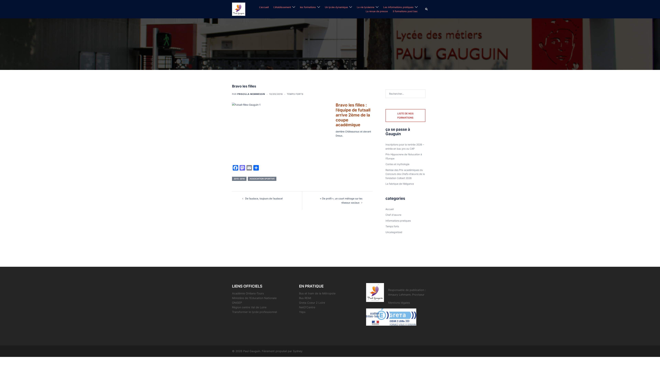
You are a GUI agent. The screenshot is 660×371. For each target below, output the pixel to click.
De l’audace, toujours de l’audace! (264, 198)
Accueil (390, 209)
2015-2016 (239, 178)
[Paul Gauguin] (238, 8)
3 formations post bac (405, 11)
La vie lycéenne (365, 7)
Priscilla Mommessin (251, 94)
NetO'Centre (307, 307)
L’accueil (264, 7)
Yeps (302, 312)
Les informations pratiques (398, 7)
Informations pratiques (398, 220)
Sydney (297, 351)
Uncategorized (394, 232)
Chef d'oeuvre (393, 214)
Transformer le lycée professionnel (254, 312)
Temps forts (295, 94)
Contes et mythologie (397, 164)
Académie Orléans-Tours (248, 293)
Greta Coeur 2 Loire (312, 302)
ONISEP (237, 302)
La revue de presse (377, 11)
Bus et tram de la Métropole (317, 293)
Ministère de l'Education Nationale (254, 298)
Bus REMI (305, 298)
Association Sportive (262, 178)
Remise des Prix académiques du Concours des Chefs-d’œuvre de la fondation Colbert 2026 (405, 173)
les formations (308, 7)
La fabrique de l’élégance (400, 183)
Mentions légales (399, 302)
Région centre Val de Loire (249, 307)
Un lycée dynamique (336, 7)
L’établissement (282, 7)
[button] (426, 9)
